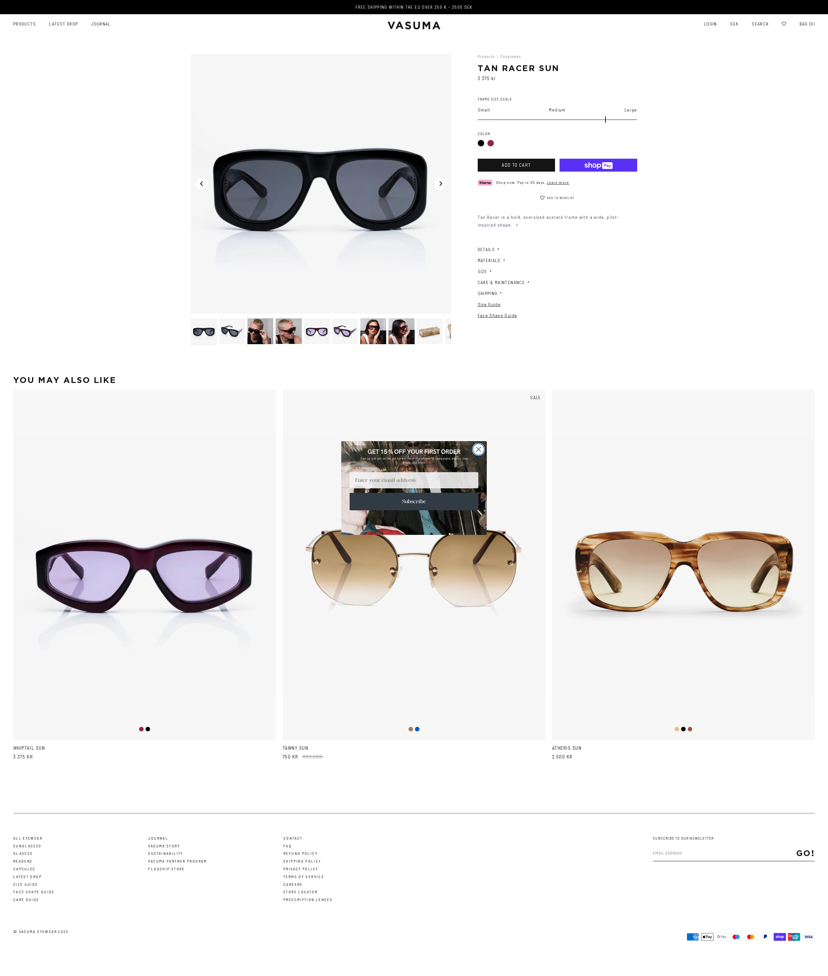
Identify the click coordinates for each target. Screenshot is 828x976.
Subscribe (414, 501)
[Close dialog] (478, 449)
